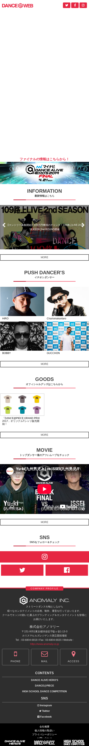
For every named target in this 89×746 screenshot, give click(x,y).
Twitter (45, 711)
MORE (44, 257)
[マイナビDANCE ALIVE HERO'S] (44, 181)
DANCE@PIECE (44, 685)
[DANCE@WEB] (17, 5)
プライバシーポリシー (44, 734)
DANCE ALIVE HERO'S (44, 680)
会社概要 (44, 726)
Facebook (46, 716)
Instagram (45, 705)
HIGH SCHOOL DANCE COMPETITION (44, 691)
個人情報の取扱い (44, 730)
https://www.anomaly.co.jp (44, 644)
